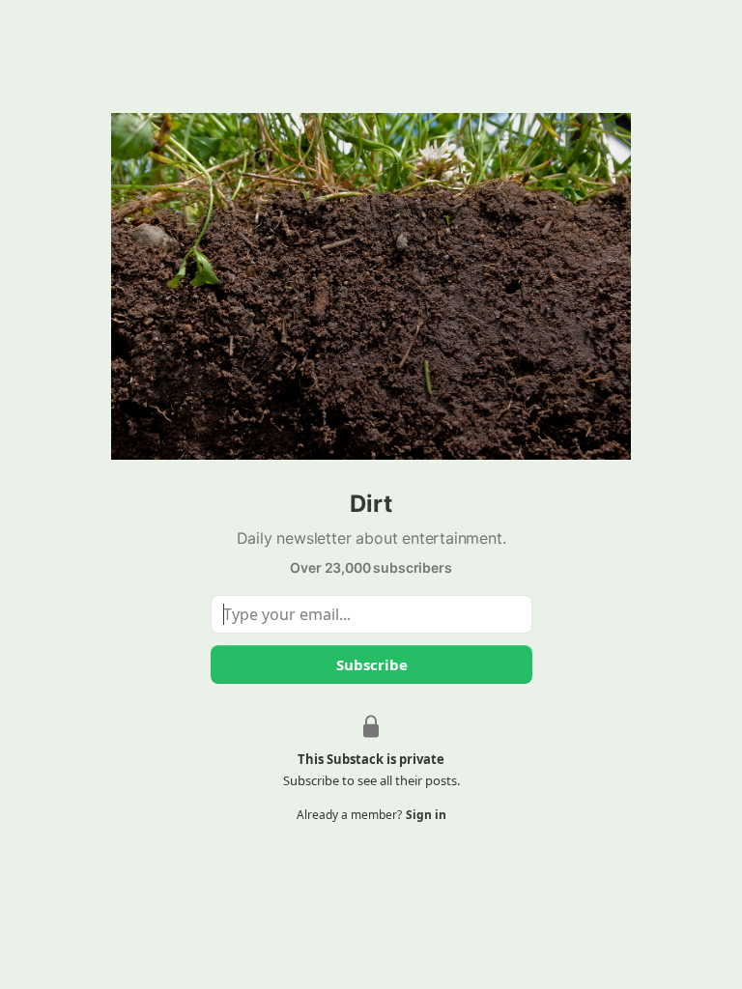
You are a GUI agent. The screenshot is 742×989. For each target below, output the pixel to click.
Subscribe (371, 664)
